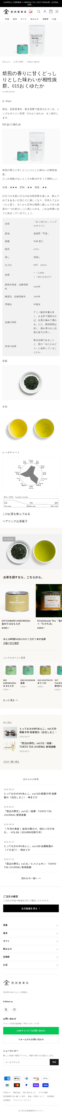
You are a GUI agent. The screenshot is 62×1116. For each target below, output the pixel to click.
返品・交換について (36, 1096)
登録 (54, 1062)
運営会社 (16, 1092)
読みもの (34, 19)
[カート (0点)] (51, 11)
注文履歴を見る (29, 908)
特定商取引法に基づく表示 (14, 1096)
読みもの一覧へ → (31, 878)
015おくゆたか (33, 61)
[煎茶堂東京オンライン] (15, 12)
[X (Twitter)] (6, 1009)
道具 (15, 19)
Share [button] (8, 101)
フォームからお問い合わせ (31, 1039)
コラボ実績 (43, 1092)
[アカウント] (45, 11)
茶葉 (7, 19)
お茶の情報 (18, 61)
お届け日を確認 (11, 643)
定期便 (45, 19)
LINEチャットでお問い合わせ (31, 1030)
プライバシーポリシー (22, 1100)
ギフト (24, 19)
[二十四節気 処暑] (30, 11)
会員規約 (6, 1100)
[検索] (39, 11)
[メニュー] (57, 11)
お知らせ (6, 1092)
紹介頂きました (29, 1092)
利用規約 (50, 1096)
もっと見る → (10, 700)
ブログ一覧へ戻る (11, 761)
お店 (54, 19)
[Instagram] (14, 1009)
